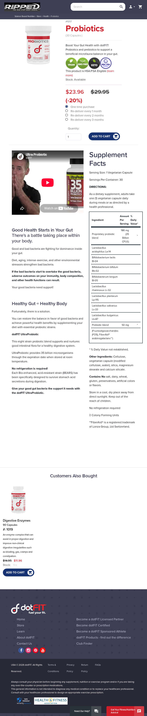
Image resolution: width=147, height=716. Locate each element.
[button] (131, 6)
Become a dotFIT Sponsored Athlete (101, 631)
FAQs (98, 665)
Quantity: (73, 128)
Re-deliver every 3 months (87, 120)
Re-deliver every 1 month (86, 111)
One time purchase (83, 107)
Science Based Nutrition (25, 16)
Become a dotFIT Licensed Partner (100, 619)
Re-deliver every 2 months (87, 115)
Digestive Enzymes (16, 525)
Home (21, 619)
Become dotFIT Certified (93, 625)
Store (39, 16)
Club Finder (84, 643)
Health (46, 16)
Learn (21, 631)
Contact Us (24, 643)
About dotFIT (26, 637)
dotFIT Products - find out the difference (103, 637)
